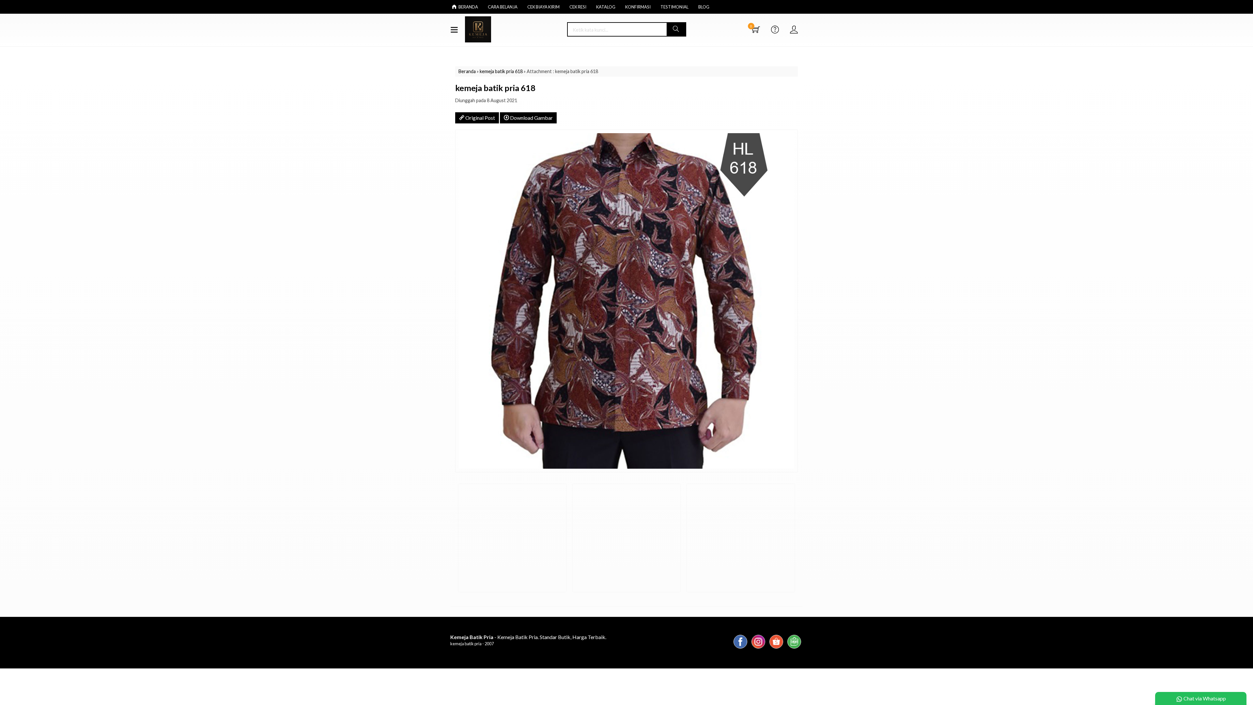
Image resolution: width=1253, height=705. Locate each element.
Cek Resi (577, 6)
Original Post (479, 118)
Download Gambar (531, 118)
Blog (703, 6)
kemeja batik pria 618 (501, 71)
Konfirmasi (638, 6)
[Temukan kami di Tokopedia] (794, 648)
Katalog (605, 6)
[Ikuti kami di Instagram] (758, 648)
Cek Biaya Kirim (543, 6)
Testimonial (674, 6)
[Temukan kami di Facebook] (740, 648)
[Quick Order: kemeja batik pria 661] (578, 584)
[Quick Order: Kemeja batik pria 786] (464, 584)
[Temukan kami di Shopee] (776, 648)
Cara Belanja (503, 6)
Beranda (468, 6)
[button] (676, 29)
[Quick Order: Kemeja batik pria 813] (692, 584)
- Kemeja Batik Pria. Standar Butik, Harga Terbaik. (528, 637)
